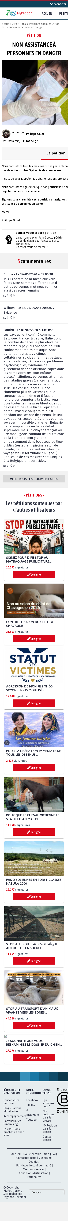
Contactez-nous (26, 1190)
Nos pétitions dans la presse (48, 1148)
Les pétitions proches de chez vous (13, 1164)
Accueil (47, 13)
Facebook (32, 1132)
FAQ (54, 1186)
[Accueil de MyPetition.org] (19, 13)
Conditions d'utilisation (33, 1205)
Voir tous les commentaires (34, 479)
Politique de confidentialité (33, 1197)
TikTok (30, 1137)
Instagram (32, 1147)
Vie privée (45, 1190)
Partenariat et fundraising (12, 1155)
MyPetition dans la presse (50, 1161)
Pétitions (20, 23)
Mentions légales (33, 1201)
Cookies (34, 1193)
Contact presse (47, 1170)
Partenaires (34, 1209)
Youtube (31, 1151)
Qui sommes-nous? (48, 1135)
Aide (46, 1186)
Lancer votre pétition (11, 1134)
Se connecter (58, 4)
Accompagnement (14, 1148)
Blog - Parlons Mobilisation (12, 1142)
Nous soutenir (32, 1186)
